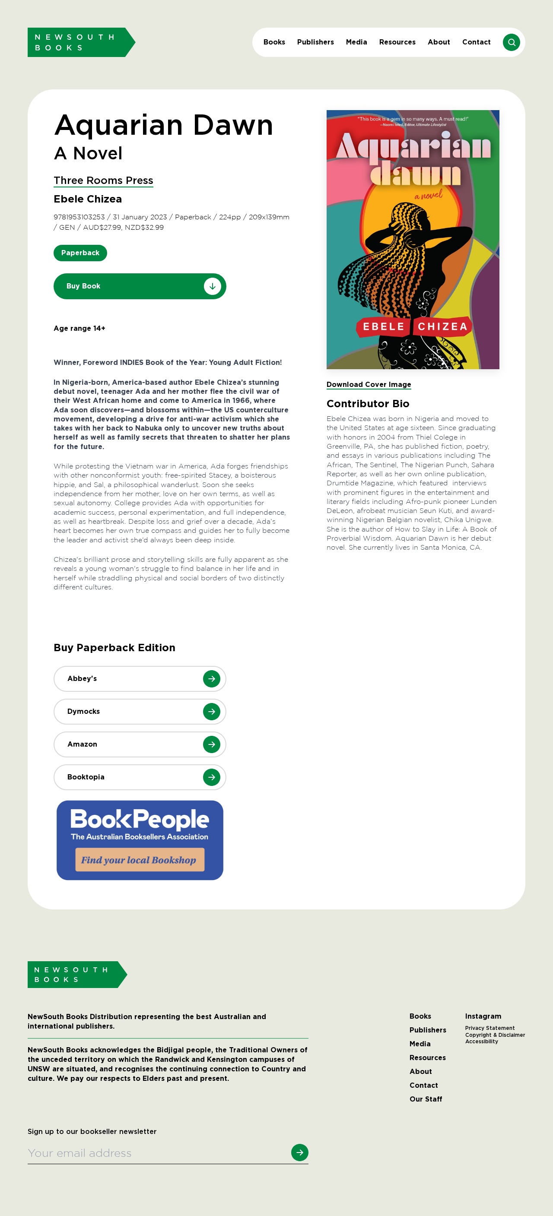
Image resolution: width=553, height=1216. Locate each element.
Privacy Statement (490, 1028)
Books (274, 42)
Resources (397, 42)
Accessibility (481, 1041)
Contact (476, 42)
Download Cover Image (369, 384)
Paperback (80, 252)
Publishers (315, 42)
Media (356, 42)
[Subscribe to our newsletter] (299, 1152)
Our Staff (426, 1099)
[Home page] (82, 42)
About (439, 42)
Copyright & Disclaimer (495, 1035)
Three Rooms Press (103, 181)
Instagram (483, 1016)
